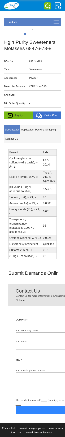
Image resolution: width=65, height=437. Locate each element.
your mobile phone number (30, 370)
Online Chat (50, 115)
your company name (27, 330)
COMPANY (22, 319)
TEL (19, 359)
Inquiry (19, 115)
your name (21, 341)
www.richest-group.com (32, 428)
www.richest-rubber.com (39, 432)
